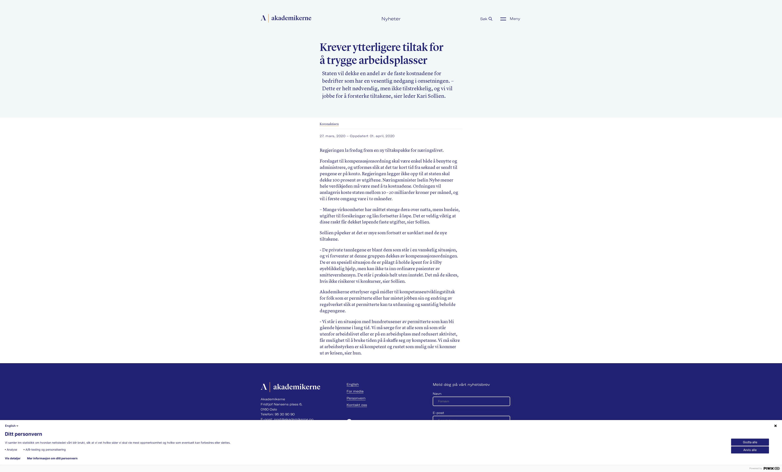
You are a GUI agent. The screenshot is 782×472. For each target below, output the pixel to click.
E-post (438, 413)
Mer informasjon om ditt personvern (52, 458)
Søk (484, 19)
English (353, 384)
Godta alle (750, 442)
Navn (437, 394)
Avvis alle (750, 450)
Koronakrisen (329, 124)
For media (355, 391)
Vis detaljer (13, 458)
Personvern (356, 398)
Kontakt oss (357, 405)
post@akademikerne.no (293, 419)
